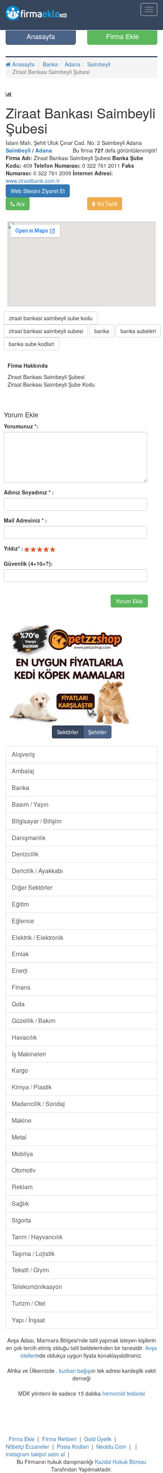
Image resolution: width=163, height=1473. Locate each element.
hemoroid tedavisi (123, 1393)
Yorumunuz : (21, 426)
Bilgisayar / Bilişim (36, 821)
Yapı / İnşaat (28, 1320)
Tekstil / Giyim (30, 1269)
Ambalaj (23, 770)
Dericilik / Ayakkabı (37, 870)
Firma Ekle (122, 36)
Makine (21, 1120)
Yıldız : (13, 548)
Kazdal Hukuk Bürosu (120, 1461)
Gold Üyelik (97, 1439)
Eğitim (20, 904)
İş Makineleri (29, 1054)
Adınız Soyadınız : (29, 492)
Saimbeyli (98, 64)
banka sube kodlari (31, 344)
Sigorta (21, 1220)
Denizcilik (25, 854)
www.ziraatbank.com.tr (33, 180)
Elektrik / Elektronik (37, 937)
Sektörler (67, 732)
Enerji (20, 970)
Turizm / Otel (28, 1303)
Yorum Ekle (129, 601)
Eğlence (23, 920)
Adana (72, 64)
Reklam (22, 1186)
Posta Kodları (73, 1446)
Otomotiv (24, 1170)
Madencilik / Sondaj (38, 1103)
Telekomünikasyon (37, 1286)
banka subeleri (138, 331)
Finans (21, 987)
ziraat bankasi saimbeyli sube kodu (50, 318)
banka (101, 331)
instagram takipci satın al (35, 1454)
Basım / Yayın (30, 804)
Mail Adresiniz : (25, 520)
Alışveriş (23, 754)
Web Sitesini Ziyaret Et (38, 191)
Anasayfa (41, 36)
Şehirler (97, 732)
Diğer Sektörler (32, 887)
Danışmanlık (28, 837)
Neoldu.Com (111, 1446)
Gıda (18, 1003)
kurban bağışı (75, 1370)
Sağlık (20, 1203)
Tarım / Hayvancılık (37, 1236)
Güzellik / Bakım (33, 1020)
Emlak (20, 953)
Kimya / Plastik (32, 1087)
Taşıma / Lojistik (33, 1253)
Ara (20, 204)
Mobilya (22, 1153)
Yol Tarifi (106, 204)
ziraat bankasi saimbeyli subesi (46, 331)
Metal (19, 1137)
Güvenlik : (28, 563)
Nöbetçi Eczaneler (27, 1446)
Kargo (20, 1070)
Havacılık (24, 1037)
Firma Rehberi (59, 1439)
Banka (50, 64)
